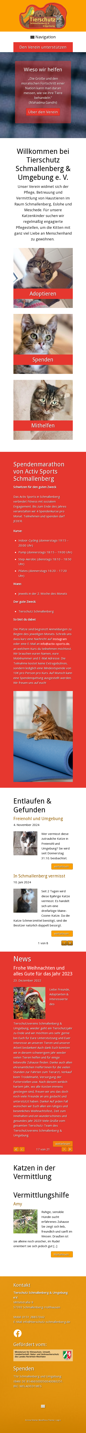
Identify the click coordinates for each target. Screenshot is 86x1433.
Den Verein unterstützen (43, 47)
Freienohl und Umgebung (38, 818)
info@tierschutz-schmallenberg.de (46, 1322)
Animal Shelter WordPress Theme (39, 1420)
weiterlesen (61, 866)
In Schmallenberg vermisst (39, 875)
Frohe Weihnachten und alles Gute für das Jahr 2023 (42, 971)
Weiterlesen (61, 1254)
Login (58, 1420)
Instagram (60, 639)
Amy (17, 1203)
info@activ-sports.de (55, 644)
